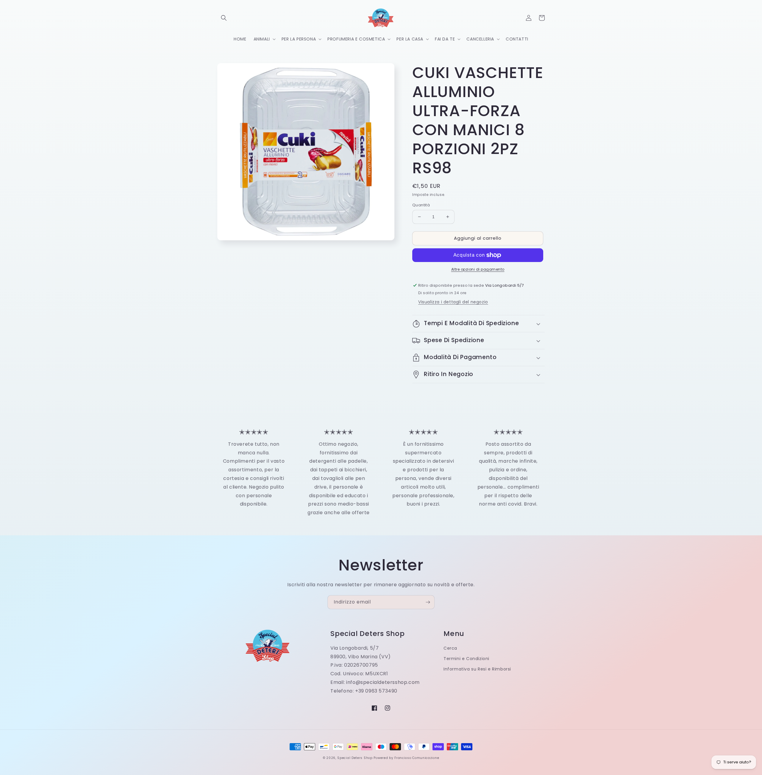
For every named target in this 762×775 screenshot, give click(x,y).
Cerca (450, 648)
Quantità (421, 205)
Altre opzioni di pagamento (478, 269)
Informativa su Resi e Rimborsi (477, 669)
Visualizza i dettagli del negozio (453, 302)
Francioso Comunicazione (416, 758)
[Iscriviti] (427, 602)
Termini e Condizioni (466, 659)
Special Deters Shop (354, 758)
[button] (223, 17)
